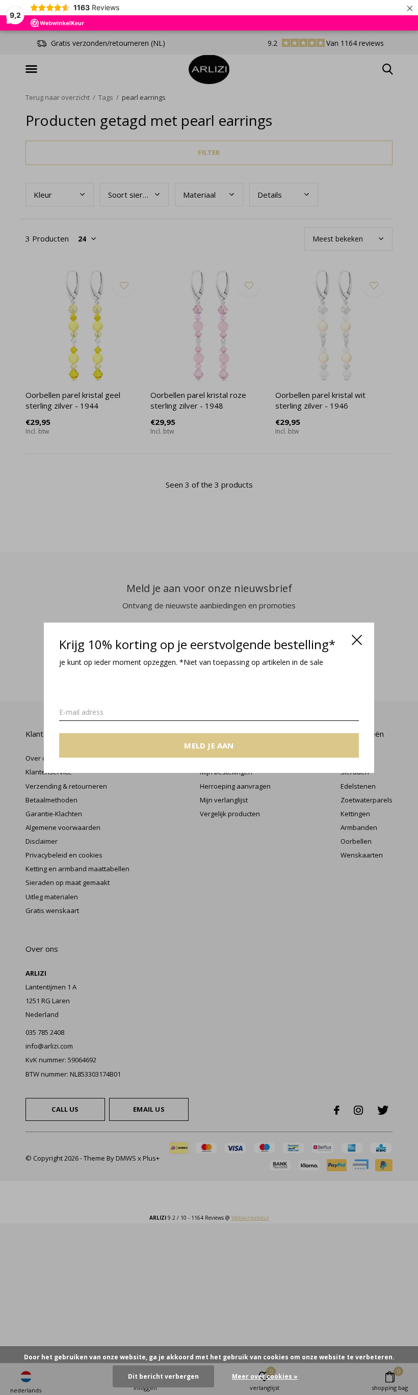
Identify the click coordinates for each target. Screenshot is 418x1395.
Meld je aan (208, 745)
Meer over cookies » (265, 1376)
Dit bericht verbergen (163, 1376)
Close (356, 640)
